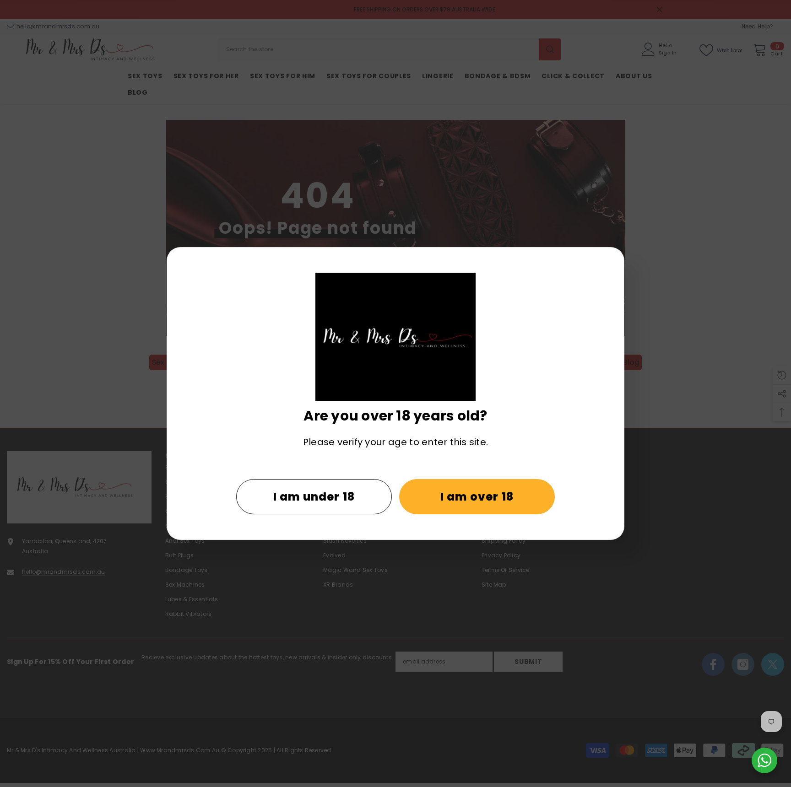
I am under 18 (314, 496)
